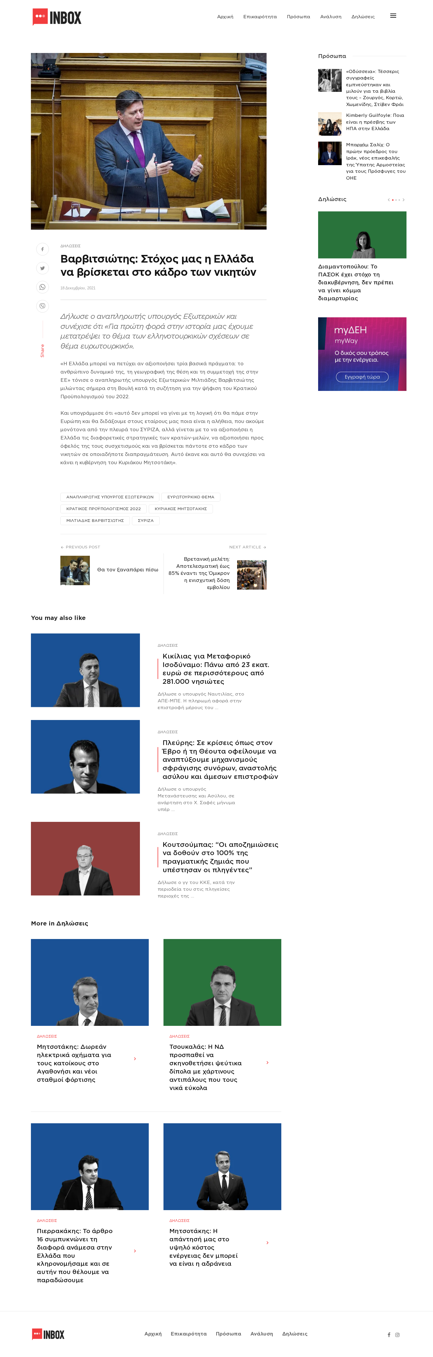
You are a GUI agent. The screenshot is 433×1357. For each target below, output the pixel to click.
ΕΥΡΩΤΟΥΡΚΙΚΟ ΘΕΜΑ (190, 497)
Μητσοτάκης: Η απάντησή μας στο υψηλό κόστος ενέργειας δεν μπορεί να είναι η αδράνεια (203, 1247)
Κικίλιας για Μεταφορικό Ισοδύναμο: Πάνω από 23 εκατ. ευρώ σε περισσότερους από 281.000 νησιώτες (216, 668)
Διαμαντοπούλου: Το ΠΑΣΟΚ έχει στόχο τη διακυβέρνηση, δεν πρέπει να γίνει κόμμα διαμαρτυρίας (356, 282)
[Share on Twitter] (42, 269)
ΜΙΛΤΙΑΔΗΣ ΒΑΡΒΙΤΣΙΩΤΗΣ (95, 520)
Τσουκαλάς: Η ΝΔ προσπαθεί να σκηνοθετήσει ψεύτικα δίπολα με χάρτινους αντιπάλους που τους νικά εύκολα (205, 1067)
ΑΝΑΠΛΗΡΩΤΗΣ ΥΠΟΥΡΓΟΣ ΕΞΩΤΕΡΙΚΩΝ (109, 497)
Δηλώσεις (363, 16)
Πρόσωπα (298, 16)
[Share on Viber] (42, 307)
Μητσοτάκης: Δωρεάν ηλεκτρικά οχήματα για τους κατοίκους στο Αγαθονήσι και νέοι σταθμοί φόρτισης (74, 1063)
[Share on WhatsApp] (42, 288)
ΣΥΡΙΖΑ (146, 520)
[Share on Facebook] (42, 250)
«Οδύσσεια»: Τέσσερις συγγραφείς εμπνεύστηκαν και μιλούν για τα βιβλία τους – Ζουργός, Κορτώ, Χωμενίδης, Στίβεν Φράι (375, 88)
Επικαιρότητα (260, 16)
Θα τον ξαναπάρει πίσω (127, 570)
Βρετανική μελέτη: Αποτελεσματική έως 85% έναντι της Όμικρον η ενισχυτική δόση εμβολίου (199, 573)
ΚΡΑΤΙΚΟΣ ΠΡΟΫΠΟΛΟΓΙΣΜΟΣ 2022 (103, 509)
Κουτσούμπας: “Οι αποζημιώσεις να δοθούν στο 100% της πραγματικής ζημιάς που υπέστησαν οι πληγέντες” (220, 857)
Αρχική (225, 16)
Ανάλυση (330, 16)
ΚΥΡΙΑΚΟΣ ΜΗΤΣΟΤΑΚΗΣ (181, 509)
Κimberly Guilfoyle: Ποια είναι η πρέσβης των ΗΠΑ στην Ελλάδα (375, 122)
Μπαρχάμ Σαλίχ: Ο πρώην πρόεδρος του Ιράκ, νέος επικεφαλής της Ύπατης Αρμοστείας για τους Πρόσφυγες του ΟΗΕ (376, 161)
